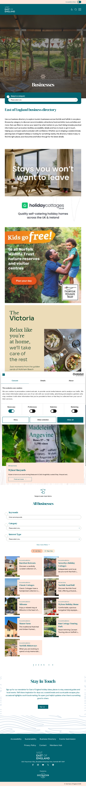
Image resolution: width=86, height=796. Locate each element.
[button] (79, 9)
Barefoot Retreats (27, 563)
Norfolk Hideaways (28, 645)
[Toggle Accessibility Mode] (79, 2)
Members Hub (56, 745)
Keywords (13, 512)
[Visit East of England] (10, 9)
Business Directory (48, 739)
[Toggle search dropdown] (76, 9)
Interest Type (15, 534)
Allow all (70, 420)
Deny (16, 420)
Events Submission (67, 739)
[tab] (42, 484)
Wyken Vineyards (17, 470)
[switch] (32, 411)
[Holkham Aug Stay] (43, 343)
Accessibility (16, 739)
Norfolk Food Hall (66, 585)
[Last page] (52, 665)
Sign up (42, 707)
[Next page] (49, 665)
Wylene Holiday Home (68, 604)
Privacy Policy (30, 745)
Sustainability (30, 739)
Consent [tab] (15, 381)
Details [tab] (43, 381)
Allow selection (43, 420)
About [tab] (71, 381)
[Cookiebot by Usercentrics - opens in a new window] (74, 374)
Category (13, 523)
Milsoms (23, 604)
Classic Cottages (26, 585)
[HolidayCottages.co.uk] (43, 187)
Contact (42, 745)
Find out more (19, 479)
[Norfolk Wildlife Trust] (43, 265)
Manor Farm (25, 623)
